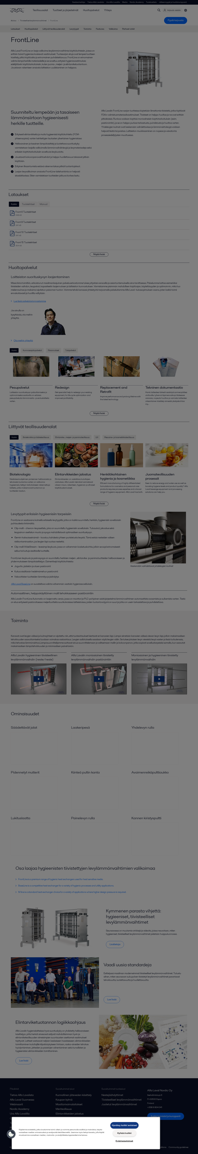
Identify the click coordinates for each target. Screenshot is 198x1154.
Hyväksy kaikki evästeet (124, 1125)
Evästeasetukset (124, 1140)
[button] (11, 1134)
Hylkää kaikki (124, 1133)
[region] (86, 1133)
